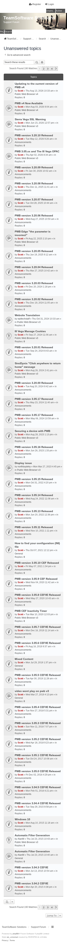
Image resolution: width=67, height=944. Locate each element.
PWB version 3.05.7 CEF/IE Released (38, 626)
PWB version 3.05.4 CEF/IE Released (38, 707)
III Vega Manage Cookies (30, 331)
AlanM (21, 839)
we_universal (12, 937)
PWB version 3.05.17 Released (34, 414)
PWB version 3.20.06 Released (34, 215)
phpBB (16, 934)
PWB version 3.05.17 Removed (34, 398)
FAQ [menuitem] (2, 31)
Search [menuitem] (8, 31)
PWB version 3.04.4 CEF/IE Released (38, 803)
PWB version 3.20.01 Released (34, 347)
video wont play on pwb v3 (32, 691)
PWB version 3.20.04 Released (34, 267)
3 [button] (47, 68)
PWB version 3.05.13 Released (34, 511)
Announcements (23, 142)
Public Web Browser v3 (26, 126)
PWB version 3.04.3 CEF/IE (31, 867)
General (19, 553)
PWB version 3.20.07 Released (34, 199)
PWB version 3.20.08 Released (34, 183)
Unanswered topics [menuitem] (50, 11)
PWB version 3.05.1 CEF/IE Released (38, 755)
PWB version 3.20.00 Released (34, 382)
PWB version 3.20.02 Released (34, 299)
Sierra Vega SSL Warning (30, 119)
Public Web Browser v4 (26, 94)
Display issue (23, 463)
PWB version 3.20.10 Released (34, 135)
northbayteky (24, 466)
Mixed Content (24, 658)
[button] (56, 68)
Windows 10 (22, 819)
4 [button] (51, 68)
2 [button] (43, 68)
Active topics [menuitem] (60, 11)
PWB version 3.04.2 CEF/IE (31, 883)
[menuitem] (5, 940)
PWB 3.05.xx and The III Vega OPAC (37, 151)
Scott (20, 90)
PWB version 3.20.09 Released (34, 167)
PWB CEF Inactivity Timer (31, 610)
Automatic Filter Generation (32, 835)
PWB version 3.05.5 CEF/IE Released (38, 675)
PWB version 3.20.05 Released (34, 251)
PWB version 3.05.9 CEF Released (36, 578)
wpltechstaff (24, 318)
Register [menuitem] (36, 4)
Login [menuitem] (51, 4)
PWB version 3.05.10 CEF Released (37, 562)
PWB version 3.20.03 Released (34, 283)
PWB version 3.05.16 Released (34, 447)
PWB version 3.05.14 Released (34, 495)
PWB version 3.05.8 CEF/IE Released (38, 594)
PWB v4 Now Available (29, 103)
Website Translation (27, 315)
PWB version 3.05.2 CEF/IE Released (38, 739)
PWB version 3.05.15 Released (34, 479)
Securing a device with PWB (32, 430)
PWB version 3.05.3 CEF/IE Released (38, 723)
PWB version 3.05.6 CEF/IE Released (38, 642)
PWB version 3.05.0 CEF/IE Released (38, 771)
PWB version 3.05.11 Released (34, 527)
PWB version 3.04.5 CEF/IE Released (38, 787)
